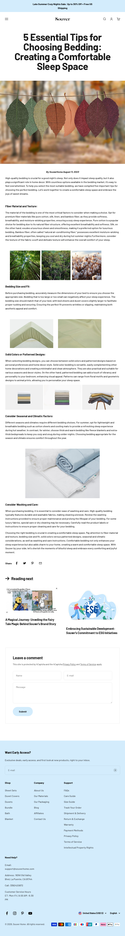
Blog (36, 807)
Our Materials (41, 796)
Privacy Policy (69, 664)
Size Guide (69, 801)
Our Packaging (41, 801)
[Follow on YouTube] (30, 913)
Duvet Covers (12, 796)
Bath (7, 813)
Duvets (8, 801)
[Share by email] (40, 563)
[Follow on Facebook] (7, 913)
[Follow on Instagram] (15, 913)
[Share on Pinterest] (32, 563)
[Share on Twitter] (24, 563)
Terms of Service (88, 664)
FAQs (66, 790)
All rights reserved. (36, 924)
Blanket (9, 818)
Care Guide (70, 796)
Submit (23, 711)
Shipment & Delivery (75, 813)
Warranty (69, 824)
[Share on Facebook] (17, 563)
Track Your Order (73, 807)
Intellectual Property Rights (78, 847)
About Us (39, 790)
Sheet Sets (11, 790)
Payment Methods (73, 830)
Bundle (8, 807)
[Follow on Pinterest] (22, 913)
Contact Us (40, 818)
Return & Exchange (74, 818)
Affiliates (39, 813)
